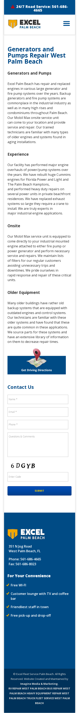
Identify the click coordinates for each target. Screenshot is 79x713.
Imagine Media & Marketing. (39, 684)
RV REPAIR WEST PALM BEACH (28, 688)
